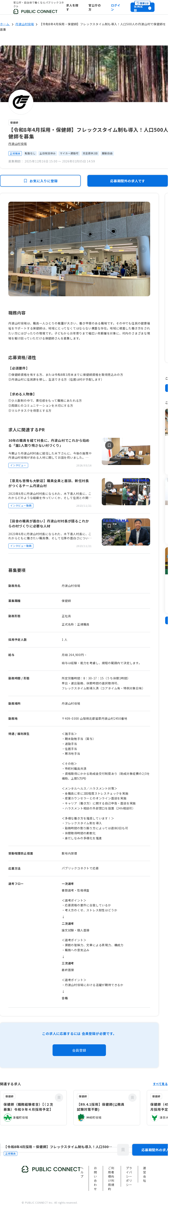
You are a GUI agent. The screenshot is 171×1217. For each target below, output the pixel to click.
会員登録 (79, 1050)
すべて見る (160, 1084)
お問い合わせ (95, 1178)
